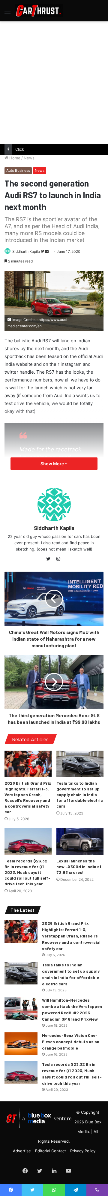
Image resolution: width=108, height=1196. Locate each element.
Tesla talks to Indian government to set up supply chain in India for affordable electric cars (79, 794)
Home (14, 157)
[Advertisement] (54, 81)
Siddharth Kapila (26, 251)
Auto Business (18, 170)
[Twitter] (49, 559)
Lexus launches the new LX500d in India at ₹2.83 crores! (78, 866)
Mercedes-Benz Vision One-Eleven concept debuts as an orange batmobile (70, 1041)
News (29, 157)
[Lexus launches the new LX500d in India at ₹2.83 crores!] (80, 841)
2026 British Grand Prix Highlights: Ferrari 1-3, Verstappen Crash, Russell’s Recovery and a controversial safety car (71, 936)
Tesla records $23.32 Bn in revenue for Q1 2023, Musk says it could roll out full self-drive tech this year (27, 872)
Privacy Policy (82, 1150)
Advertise (22, 1150)
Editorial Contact (50, 1150)
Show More (52, 463)
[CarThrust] (39, 10)
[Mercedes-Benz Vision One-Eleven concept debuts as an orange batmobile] (21, 1043)
